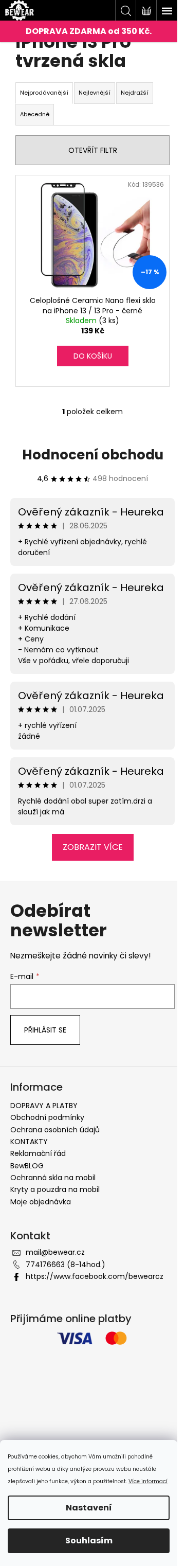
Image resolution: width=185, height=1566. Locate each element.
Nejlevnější (94, 92)
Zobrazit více (93, 847)
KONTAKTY (29, 1141)
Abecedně (34, 114)
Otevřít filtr (92, 150)
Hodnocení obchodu (92, 455)
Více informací (148, 1481)
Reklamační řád (38, 1153)
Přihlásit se (45, 1030)
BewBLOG (27, 1166)
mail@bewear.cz (55, 1252)
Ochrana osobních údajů (55, 1130)
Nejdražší (135, 92)
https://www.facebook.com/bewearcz (94, 1276)
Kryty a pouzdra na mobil (55, 1189)
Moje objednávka (40, 1202)
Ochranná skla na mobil (53, 1177)
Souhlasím (89, 1540)
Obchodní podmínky (47, 1117)
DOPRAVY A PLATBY (44, 1105)
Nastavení (89, 1508)
